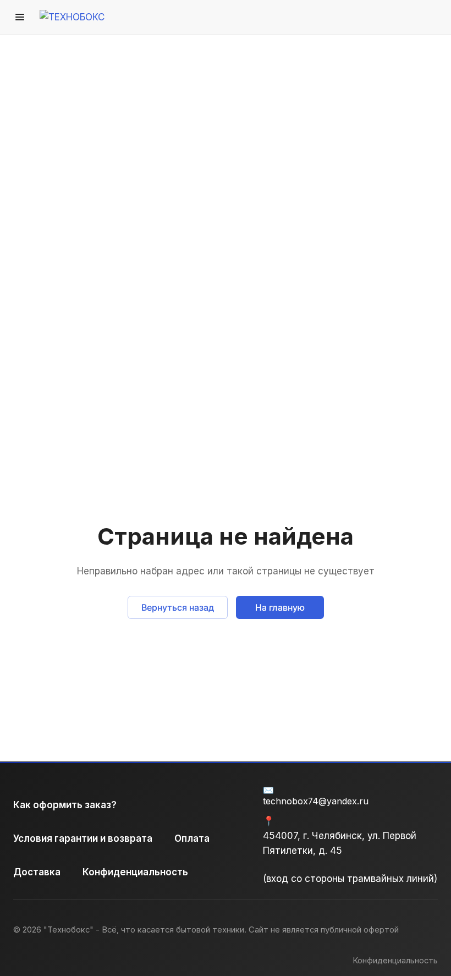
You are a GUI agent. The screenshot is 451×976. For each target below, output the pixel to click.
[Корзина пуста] (430, 17)
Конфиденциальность (135, 872)
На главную (280, 607)
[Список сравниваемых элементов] (374, 17)
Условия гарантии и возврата (82, 838)
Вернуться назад (177, 607)
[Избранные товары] (402, 17)
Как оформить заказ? (65, 804)
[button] (20, 17)
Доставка (37, 872)
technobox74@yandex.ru (316, 801)
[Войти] (346, 17)
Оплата (192, 838)
